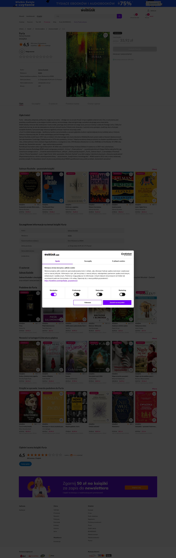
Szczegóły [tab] (88, 261)
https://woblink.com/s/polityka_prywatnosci (61, 281)
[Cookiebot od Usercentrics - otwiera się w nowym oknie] (123, 254)
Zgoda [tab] (57, 261)
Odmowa (87, 302)
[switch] (76, 294)
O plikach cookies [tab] (118, 261)
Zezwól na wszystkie (117, 302)
